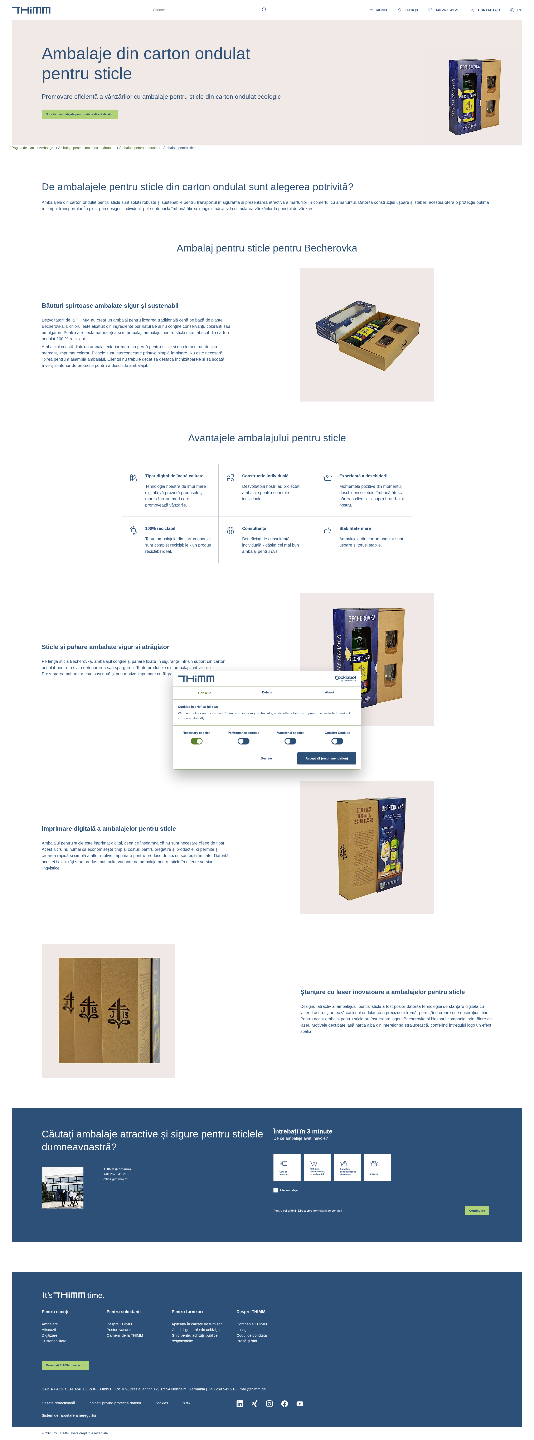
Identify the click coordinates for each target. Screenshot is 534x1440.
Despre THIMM (119, 1324)
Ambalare (50, 1324)
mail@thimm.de (253, 1389)
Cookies (161, 1403)
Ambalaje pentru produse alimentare (347, 1167)
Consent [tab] (204, 693)
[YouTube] (299, 1403)
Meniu (381, 10)
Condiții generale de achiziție (196, 1330)
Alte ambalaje (289, 1190)
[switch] (243, 741)
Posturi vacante (119, 1330)
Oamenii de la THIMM (125, 1335)
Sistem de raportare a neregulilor (69, 1415)
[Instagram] (269, 1403)
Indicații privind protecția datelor (114, 1403)
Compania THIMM (252, 1324)
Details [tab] (267, 692)
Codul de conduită (252, 1335)
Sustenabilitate (54, 1341)
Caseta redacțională (58, 1403)
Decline (266, 758)
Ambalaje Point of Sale (317, 1167)
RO (519, 10)
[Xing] (255, 1403)
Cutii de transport (287, 1167)
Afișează (49, 1330)
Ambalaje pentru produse (138, 148)
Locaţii (242, 1330)
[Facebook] (284, 1403)
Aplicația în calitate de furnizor (197, 1324)
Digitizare (49, 1335)
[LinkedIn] (240, 1403)
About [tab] (329, 692)
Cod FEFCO (377, 1167)
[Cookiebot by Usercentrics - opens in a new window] (338, 679)
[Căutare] (264, 10)
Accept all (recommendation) (327, 758)
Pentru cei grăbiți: (307, 1210)
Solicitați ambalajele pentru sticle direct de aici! (79, 114)
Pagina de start (23, 148)
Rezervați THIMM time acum (65, 1365)
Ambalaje (46, 148)
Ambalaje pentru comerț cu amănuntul (86, 148)
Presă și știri (247, 1341)
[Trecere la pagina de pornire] (31, 10)
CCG (185, 1403)
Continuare (477, 1210)
